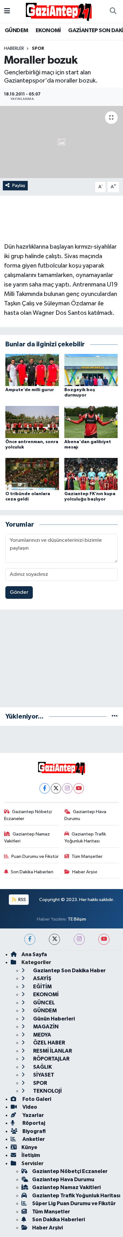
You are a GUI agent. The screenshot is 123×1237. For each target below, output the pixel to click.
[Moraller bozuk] (61, 142)
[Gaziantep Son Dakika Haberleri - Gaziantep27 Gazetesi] (59, 11)
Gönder (19, 592)
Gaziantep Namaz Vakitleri (27, 837)
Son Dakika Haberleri (32, 872)
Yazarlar (32, 1115)
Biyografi (33, 1131)
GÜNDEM (16, 30)
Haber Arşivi (84, 872)
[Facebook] (44, 788)
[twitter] (54, 939)
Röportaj (33, 1123)
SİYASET (43, 1075)
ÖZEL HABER (48, 1042)
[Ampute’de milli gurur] (32, 370)
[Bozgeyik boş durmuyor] (91, 370)
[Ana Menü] (7, 11)
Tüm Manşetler (87, 856)
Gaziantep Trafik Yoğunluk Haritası (85, 837)
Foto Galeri (36, 1099)
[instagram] (79, 939)
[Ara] (113, 11)
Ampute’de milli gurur (29, 390)
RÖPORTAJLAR (50, 1058)
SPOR (38, 48)
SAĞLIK (42, 1067)
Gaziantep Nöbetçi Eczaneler (28, 815)
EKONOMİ (48, 30)
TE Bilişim (77, 919)
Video (29, 1107)
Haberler (14, 48)
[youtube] (103, 939)
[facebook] (29, 939)
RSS (21, 899)
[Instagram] (67, 788)
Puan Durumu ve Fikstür (35, 856)
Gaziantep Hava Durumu (85, 815)
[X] (56, 788)
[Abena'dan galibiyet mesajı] (91, 422)
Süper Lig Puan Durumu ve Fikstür (74, 1203)
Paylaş (18, 185)
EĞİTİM (42, 986)
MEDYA (41, 1035)
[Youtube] (78, 788)
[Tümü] (115, 716)
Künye (29, 1147)
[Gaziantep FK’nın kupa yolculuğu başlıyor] (91, 474)
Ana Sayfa (34, 954)
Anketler (33, 1139)
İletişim (30, 1155)
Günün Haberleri (53, 1018)
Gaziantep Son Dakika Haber (69, 970)
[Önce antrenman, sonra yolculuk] (32, 422)
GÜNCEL (43, 1002)
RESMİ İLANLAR (52, 1051)
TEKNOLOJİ (47, 1091)
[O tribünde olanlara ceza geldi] (32, 474)
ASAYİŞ (41, 978)
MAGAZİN (45, 1026)
